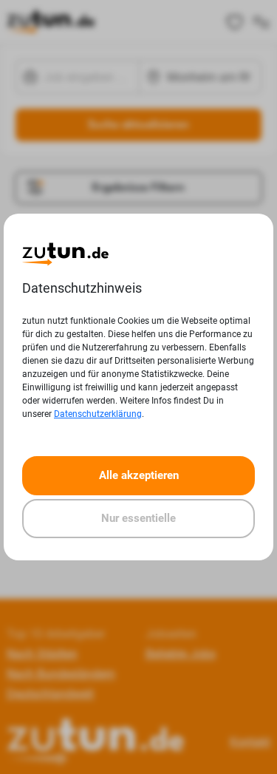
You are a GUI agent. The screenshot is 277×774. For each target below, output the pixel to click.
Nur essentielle (138, 518)
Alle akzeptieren (139, 475)
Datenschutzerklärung (98, 414)
